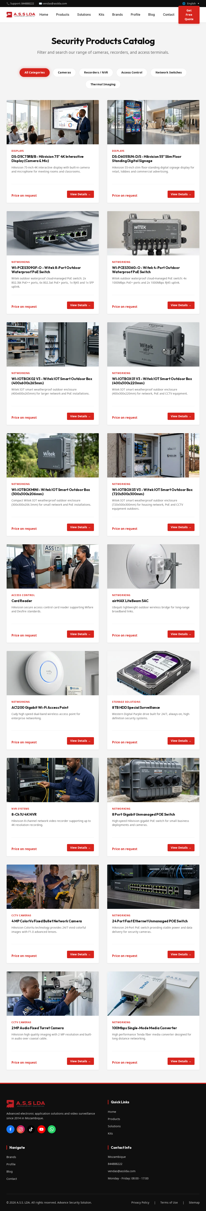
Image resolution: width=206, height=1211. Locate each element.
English (191, 3)
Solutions (84, 15)
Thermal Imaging (103, 84)
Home (43, 15)
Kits (101, 15)
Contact (168, 15)
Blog (151, 15)
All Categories (35, 72)
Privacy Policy (140, 1202)
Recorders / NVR (96, 72)
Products (62, 15)
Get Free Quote (189, 14)
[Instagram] (21, 1129)
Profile (135, 15)
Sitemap (194, 1202)
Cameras (64, 72)
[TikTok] (31, 1129)
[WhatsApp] (52, 1129)
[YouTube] (41, 1129)
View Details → (80, 194)
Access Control (131, 72)
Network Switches (169, 72)
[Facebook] (10, 1129)
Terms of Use (169, 1202)
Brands (117, 15)
